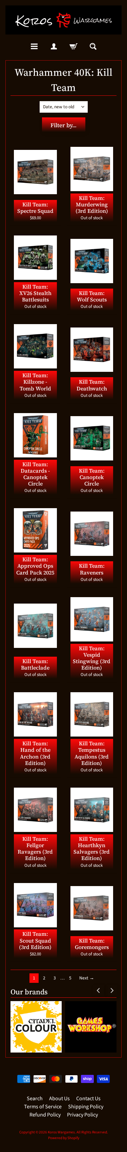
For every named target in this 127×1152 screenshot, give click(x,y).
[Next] (111, 990)
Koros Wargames (61, 1132)
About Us (59, 1098)
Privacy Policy (82, 1115)
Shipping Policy (85, 1106)
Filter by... (63, 125)
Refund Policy (45, 1115)
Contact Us (88, 1098)
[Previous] (98, 990)
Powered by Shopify (63, 1137)
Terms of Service (43, 1106)
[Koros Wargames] (63, 20)
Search (35, 1098)
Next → (86, 978)
